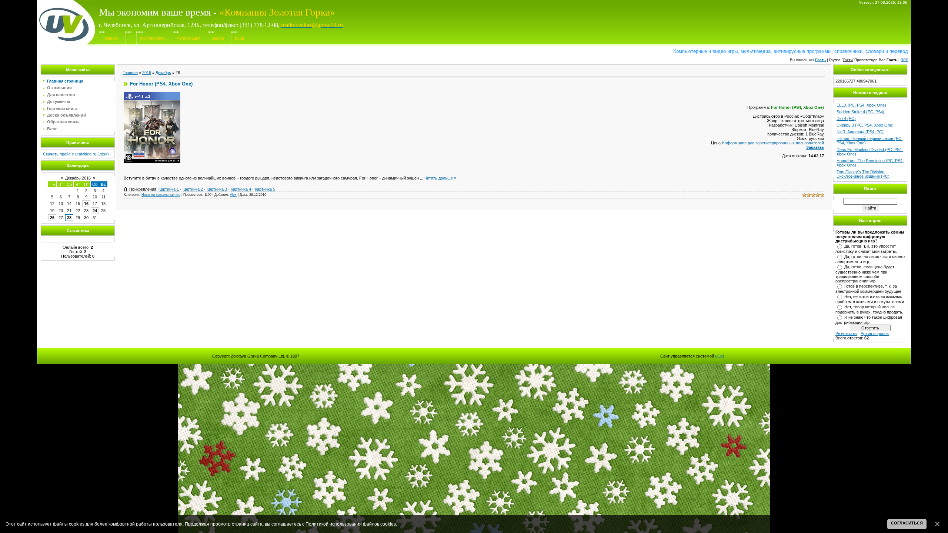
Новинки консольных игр (160, 195)
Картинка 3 (217, 189)
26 (52, 217)
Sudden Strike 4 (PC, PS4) (860, 112)
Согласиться (907, 523)
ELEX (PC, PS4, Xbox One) (861, 105)
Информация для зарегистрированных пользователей (773, 143)
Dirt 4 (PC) (846, 118)
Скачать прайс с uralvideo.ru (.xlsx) (76, 154)
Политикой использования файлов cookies (351, 524)
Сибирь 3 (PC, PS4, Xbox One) (865, 125)
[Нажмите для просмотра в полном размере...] (152, 161)
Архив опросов (875, 333)
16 (86, 203)
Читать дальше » (440, 178)
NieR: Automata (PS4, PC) (860, 132)
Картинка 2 (193, 189)
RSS (904, 60)
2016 (146, 72)
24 (95, 210)
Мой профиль (153, 38)
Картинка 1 (168, 189)
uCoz (720, 356)
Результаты (846, 333)
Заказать (815, 147)
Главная (110, 38)
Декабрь (163, 72)
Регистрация (188, 38)
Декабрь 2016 (78, 178)
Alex (233, 195)
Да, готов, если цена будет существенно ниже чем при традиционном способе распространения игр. (864, 274)
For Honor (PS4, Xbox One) (161, 84)
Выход (217, 38)
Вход (239, 38)
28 (69, 217)
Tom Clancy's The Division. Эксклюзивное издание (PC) (863, 174)
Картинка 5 (265, 189)
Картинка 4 (241, 189)
